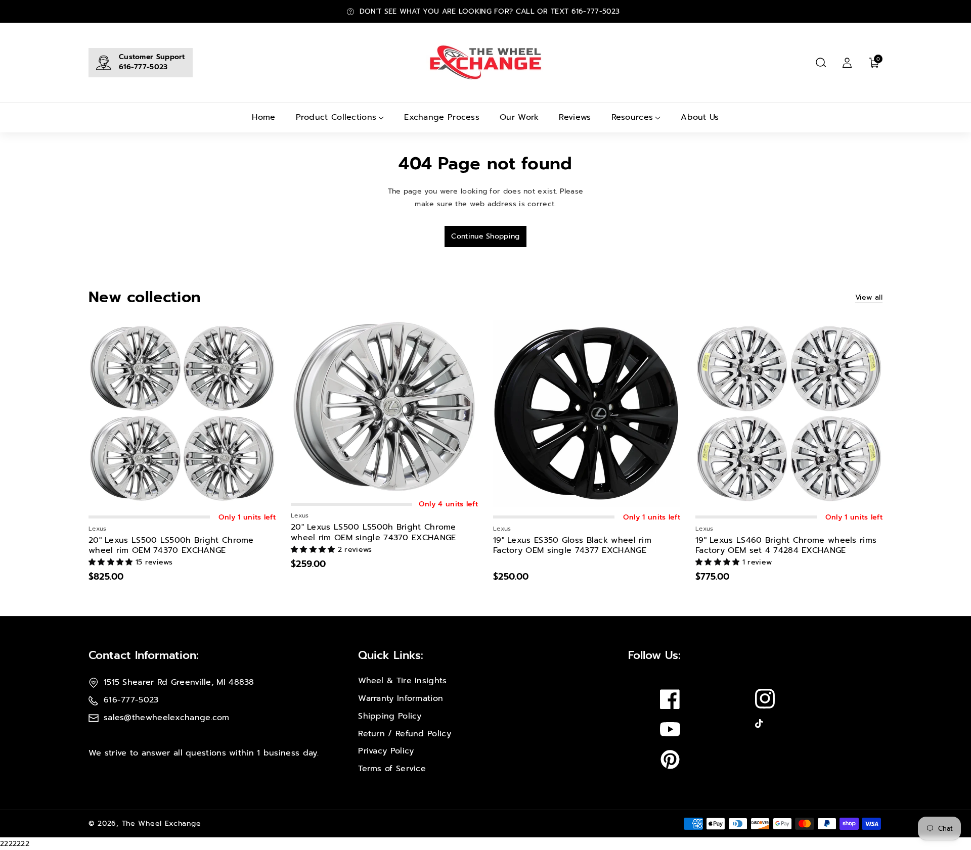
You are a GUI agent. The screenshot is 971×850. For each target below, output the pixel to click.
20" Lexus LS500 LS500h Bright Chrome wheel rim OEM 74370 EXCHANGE (171, 545)
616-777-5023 (143, 67)
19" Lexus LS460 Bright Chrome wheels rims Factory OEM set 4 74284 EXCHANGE (785, 545)
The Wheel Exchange (161, 823)
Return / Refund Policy (404, 734)
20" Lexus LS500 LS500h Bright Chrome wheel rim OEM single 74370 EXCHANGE (373, 532)
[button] (821, 63)
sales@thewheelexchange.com (167, 718)
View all (868, 297)
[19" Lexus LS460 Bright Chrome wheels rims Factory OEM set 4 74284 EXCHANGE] (788, 413)
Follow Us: (654, 655)
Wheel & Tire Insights (402, 681)
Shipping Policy (390, 716)
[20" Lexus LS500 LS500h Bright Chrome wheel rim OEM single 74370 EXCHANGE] (384, 407)
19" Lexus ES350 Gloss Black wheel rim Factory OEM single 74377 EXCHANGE (572, 545)
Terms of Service (392, 769)
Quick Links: (390, 655)
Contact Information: (144, 655)
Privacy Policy (386, 751)
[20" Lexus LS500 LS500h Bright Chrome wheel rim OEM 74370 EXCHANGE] (182, 413)
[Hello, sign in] (847, 63)
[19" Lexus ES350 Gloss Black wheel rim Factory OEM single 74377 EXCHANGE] (586, 413)
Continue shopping (485, 236)
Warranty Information (400, 698)
